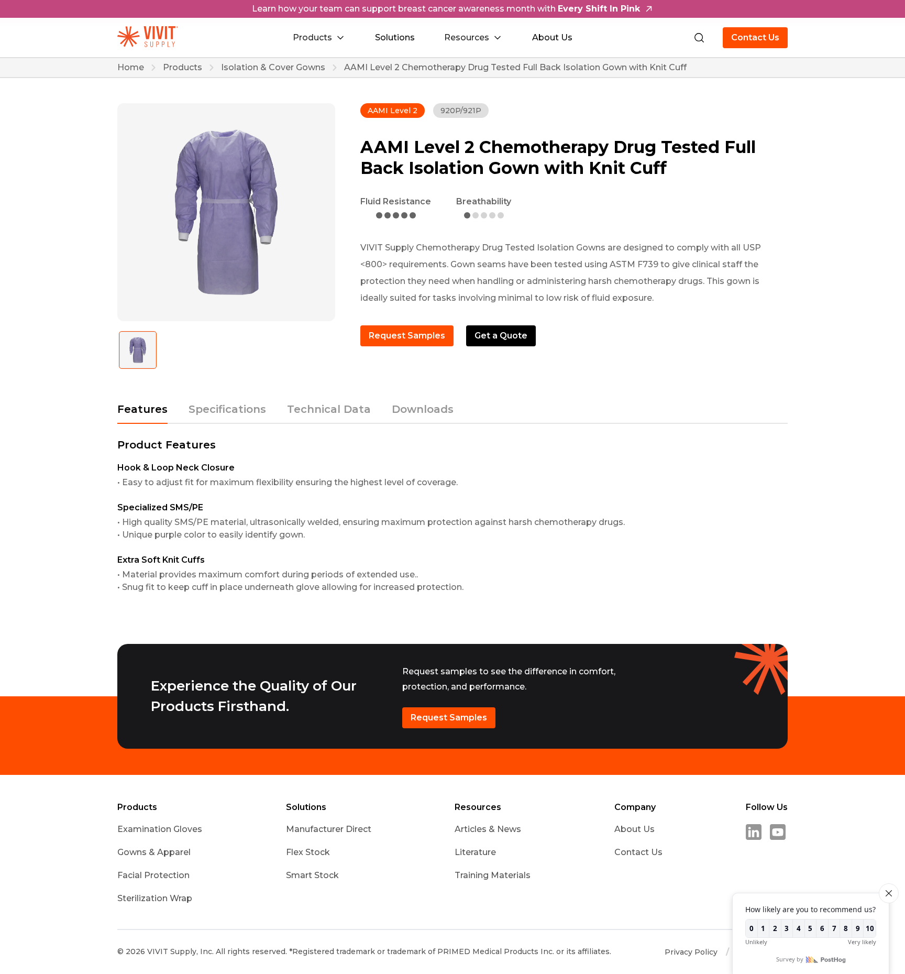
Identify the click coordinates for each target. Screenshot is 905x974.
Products (182, 67)
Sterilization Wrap (154, 898)
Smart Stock (312, 875)
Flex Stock (308, 852)
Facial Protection (153, 875)
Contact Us (755, 37)
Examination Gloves (159, 829)
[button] (319, 37)
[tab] (142, 414)
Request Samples (407, 336)
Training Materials (493, 875)
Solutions (395, 37)
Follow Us (767, 807)
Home (130, 67)
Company (635, 807)
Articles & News (488, 829)
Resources (478, 807)
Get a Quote (500, 336)
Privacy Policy (691, 952)
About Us (552, 37)
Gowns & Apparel (154, 852)
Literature (475, 852)
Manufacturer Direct (328, 829)
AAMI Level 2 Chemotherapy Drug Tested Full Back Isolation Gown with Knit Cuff (515, 67)
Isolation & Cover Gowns (273, 67)
